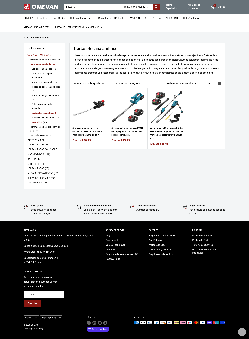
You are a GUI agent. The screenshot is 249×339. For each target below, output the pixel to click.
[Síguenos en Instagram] (94, 323)
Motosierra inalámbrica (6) (44, 82)
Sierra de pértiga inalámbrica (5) (45, 97)
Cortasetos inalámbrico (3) (44, 113)
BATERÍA (156, 18)
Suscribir (32, 303)
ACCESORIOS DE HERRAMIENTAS (183, 18)
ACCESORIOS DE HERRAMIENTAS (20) (38, 166)
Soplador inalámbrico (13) (44, 69)
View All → (37, 122)
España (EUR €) (49, 317)
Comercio (110, 249)
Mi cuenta (192, 8)
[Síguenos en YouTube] (100, 323)
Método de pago (157, 245)
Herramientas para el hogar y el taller (45, 129)
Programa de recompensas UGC (122, 254)
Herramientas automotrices (43, 59)
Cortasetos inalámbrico (41, 37)
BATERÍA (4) (33, 159)
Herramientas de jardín (41, 64)
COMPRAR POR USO (34, 18)
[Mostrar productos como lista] (219, 83)
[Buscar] (156, 7)
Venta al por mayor (115, 245)
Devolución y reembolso (161, 249)
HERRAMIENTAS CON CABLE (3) (43, 149)
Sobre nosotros (113, 240)
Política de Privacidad (203, 235)
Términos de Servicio (202, 245)
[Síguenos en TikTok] (105, 323)
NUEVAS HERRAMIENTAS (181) (43, 173)
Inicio (26, 37)
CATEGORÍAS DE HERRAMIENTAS (70, 18)
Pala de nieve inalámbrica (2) (45, 117)
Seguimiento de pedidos (161, 254)
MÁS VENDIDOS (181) (38, 154)
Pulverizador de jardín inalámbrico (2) (42, 106)
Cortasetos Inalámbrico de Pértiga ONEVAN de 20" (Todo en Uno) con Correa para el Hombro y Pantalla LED (166, 133)
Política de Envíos (201, 240)
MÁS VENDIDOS (138, 18)
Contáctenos (155, 240)
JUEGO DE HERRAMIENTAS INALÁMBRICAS (77, 27)
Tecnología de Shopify (33, 328)
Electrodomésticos (39, 135)
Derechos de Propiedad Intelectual (204, 251)
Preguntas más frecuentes (162, 235)
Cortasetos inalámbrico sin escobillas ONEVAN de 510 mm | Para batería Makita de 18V (88, 131)
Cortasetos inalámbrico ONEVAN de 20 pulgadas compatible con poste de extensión (127, 131)
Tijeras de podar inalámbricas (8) (46, 89)
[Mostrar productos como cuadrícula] (215, 83)
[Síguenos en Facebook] (89, 323)
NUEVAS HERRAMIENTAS (37, 27)
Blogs (109, 235)
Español (28, 317)
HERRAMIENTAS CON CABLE (110, 18)
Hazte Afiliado (113, 259)
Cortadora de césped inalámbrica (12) (42, 75)
